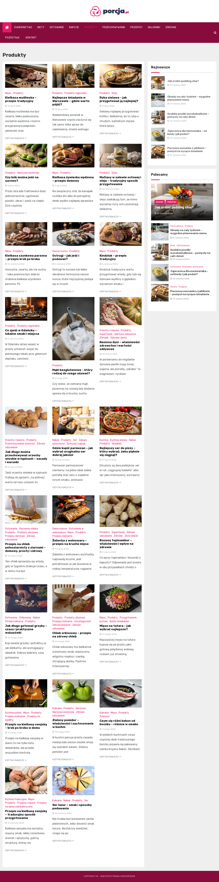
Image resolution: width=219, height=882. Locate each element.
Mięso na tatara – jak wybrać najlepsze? (115, 627)
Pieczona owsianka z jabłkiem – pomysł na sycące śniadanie (187, 150)
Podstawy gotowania (192, 266)
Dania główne (176, 226)
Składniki (154, 27)
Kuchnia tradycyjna (16, 799)
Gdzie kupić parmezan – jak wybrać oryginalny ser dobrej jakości (72, 451)
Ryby (114, 93)
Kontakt (31, 37)
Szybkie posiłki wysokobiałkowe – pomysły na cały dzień (188, 115)
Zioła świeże (131, 535)
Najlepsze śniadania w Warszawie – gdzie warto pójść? (70, 101)
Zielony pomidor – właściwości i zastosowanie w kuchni (73, 723)
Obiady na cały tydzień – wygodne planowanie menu (188, 98)
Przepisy (136, 27)
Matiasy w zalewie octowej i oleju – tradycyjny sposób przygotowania (120, 181)
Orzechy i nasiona (109, 330)
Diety (40, 27)
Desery (159, 202)
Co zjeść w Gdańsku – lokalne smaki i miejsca (22, 332)
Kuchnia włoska (118, 440)
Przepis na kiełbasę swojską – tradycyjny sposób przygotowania (26, 814)
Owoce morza (60, 251)
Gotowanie (57, 27)
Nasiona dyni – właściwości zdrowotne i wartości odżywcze (120, 345)
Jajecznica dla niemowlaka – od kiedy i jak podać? (187, 132)
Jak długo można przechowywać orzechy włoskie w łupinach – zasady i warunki (26, 457)
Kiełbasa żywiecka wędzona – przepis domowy (73, 179)
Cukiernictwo (23, 27)
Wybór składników (119, 621)
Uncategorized (82, 621)
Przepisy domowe (15, 536)
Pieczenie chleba (28, 528)
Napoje (74, 27)
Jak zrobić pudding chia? (183, 81)
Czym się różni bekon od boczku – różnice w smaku (119, 722)
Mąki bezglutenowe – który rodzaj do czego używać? (72, 371)
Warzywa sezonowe (28, 172)
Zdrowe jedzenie (61, 625)
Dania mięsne (59, 528)
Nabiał (55, 440)
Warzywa (81, 708)
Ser (75, 440)
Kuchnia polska (13, 712)
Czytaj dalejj (14, 138)
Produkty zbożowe (27, 532)
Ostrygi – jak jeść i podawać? (65, 257)
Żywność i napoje (76, 443)
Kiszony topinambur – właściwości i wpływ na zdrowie (116, 544)
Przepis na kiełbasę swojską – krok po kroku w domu (26, 726)
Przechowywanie (113, 27)
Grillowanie (25, 617)
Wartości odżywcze (125, 334)
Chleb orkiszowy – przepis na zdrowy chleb (71, 634)
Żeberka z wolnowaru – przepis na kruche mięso (70, 542)
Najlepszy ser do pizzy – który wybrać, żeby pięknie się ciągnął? (119, 451)
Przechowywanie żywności (20, 443)
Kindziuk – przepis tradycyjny (113, 257)
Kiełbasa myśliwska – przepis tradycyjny (20, 99)
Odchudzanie (183, 245)
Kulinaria (57, 708)
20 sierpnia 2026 (181, 259)
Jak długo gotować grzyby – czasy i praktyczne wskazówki (26, 629)
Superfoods (106, 334)
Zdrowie (170, 27)
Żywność (105, 716)
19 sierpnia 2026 (181, 299)
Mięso (8, 93)
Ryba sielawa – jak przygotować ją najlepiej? (119, 99)
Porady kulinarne (14, 621)
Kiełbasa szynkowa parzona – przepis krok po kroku (26, 257)
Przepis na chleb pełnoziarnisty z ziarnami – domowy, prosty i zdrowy (25, 547)
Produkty (90, 27)
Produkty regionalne (76, 93)
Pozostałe (12, 37)
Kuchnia (104, 440)
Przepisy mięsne (26, 802)
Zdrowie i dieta (118, 337)
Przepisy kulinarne (62, 536)
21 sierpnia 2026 (181, 238)
